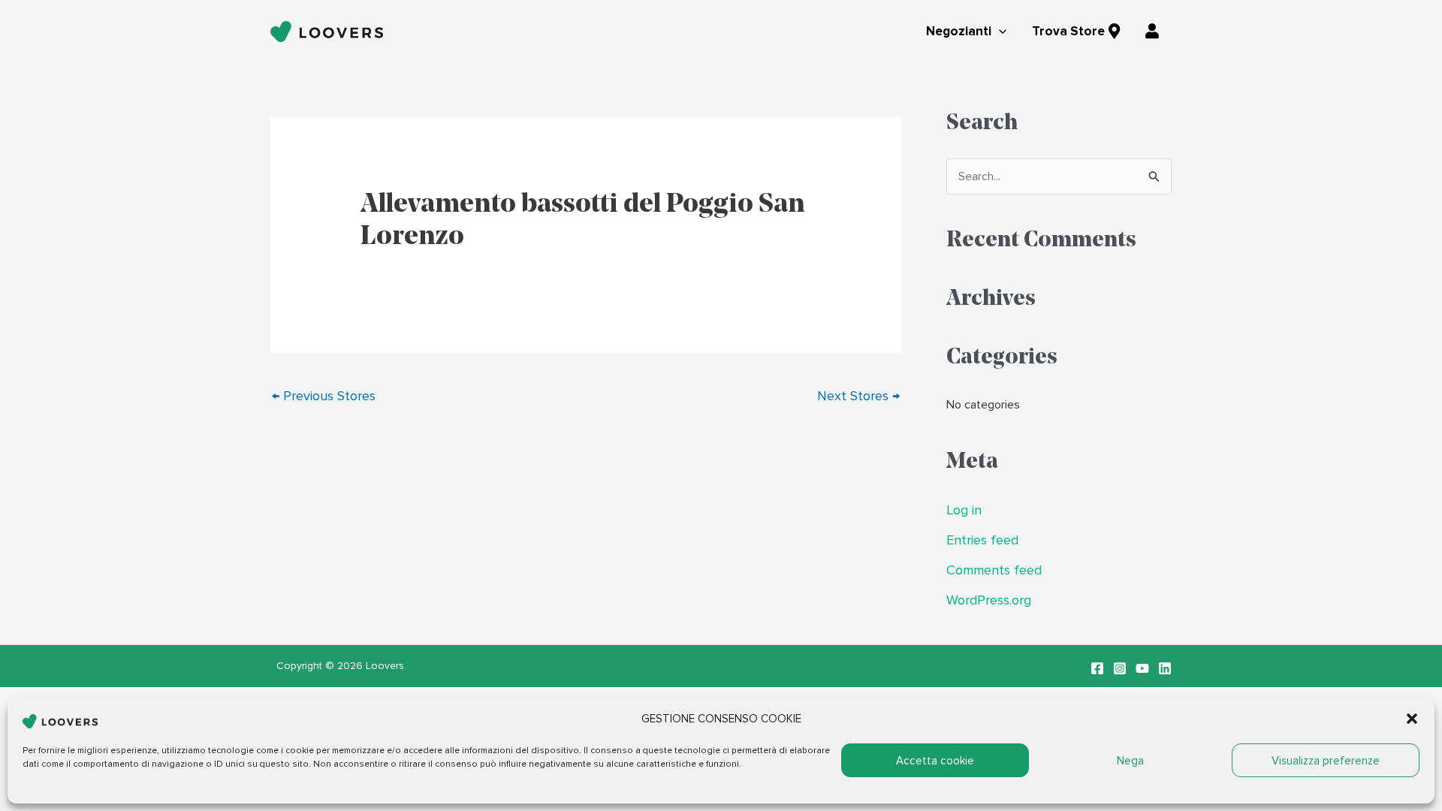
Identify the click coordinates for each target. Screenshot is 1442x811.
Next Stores (858, 396)
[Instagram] (1120, 668)
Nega (1130, 760)
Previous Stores (324, 396)
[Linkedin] (1165, 668)
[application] (998, 32)
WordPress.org (988, 600)
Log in (964, 510)
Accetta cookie (935, 760)
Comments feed (994, 570)
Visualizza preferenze (1326, 760)
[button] (1411, 718)
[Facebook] (1097, 668)
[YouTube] (1142, 668)
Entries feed (982, 540)
